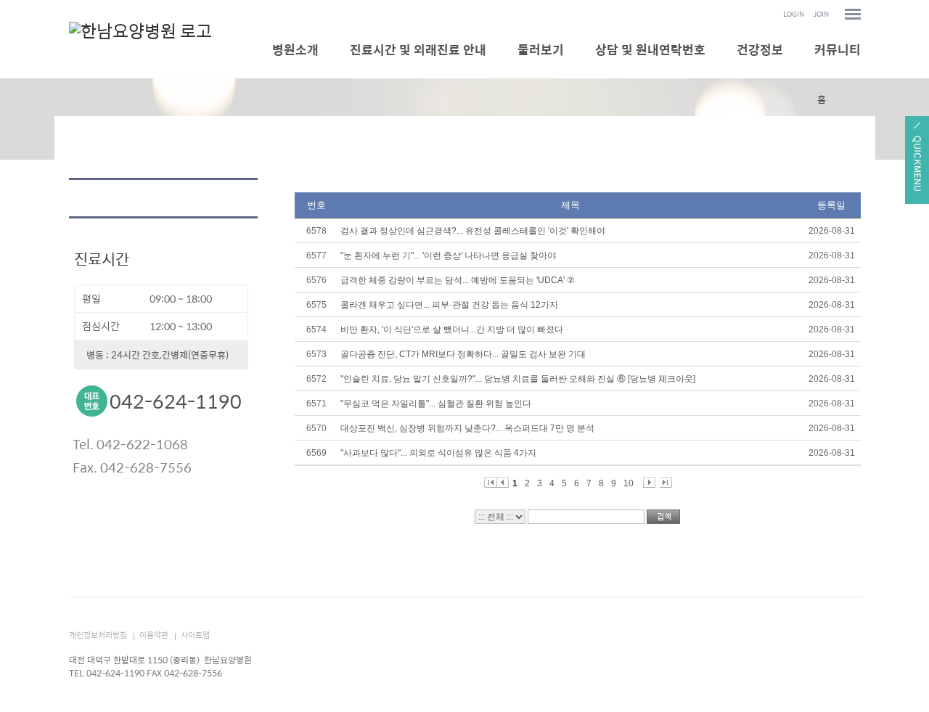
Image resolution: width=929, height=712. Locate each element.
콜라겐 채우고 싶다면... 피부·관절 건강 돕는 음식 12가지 (449, 305)
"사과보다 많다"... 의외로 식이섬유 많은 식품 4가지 (438, 453)
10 (628, 483)
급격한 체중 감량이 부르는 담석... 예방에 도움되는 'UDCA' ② (457, 280)
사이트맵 (195, 635)
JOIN (821, 14)
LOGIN (793, 14)
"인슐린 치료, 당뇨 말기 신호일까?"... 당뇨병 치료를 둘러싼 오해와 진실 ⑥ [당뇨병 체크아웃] (517, 379)
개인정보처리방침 (98, 635)
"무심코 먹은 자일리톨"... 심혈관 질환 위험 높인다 (435, 403)
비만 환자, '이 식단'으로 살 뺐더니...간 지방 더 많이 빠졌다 (451, 329)
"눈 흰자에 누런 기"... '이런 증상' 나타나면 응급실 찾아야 (448, 255)
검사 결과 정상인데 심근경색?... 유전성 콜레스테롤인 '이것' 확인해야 (472, 231)
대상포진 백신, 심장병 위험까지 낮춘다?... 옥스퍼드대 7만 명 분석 (467, 428)
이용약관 (153, 635)
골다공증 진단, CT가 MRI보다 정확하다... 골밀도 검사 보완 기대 (463, 354)
